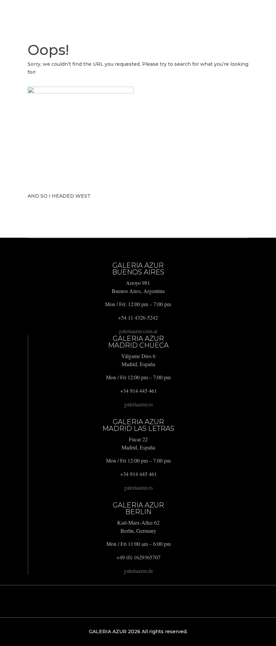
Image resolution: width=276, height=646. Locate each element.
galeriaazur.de (138, 570)
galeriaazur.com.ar (138, 330)
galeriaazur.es (138, 404)
